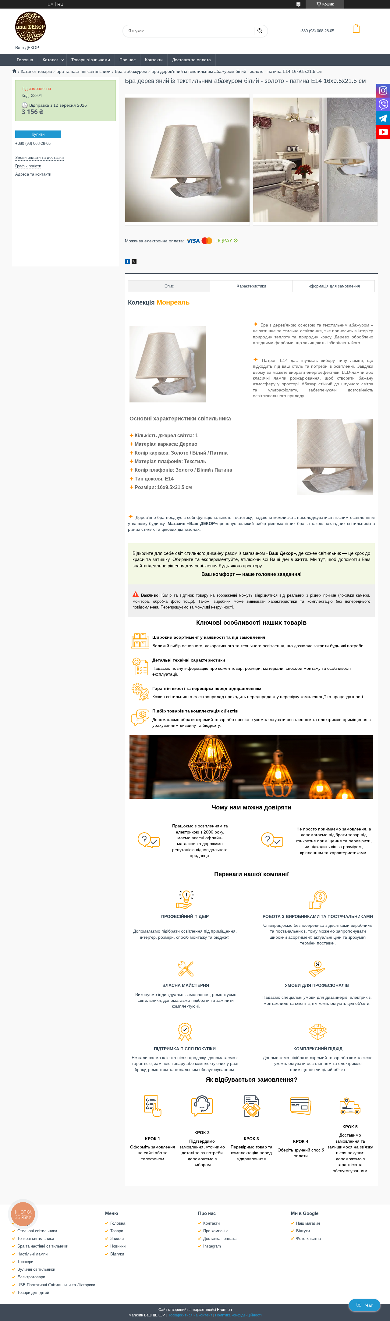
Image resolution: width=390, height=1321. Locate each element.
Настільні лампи (32, 1254)
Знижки (117, 1238)
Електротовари (31, 1277)
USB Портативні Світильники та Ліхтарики (56, 1285)
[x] (134, 262)
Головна (25, 59)
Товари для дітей (33, 1292)
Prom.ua (224, 1309)
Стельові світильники (37, 1231)
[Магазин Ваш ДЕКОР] (30, 27)
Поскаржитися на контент (190, 1315)
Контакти (154, 59)
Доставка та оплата (191, 59)
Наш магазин (308, 1223)
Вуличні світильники (36, 1269)
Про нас (127, 59)
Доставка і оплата (219, 1238)
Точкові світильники (35, 1238)
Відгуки (117, 1254)
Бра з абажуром (131, 71)
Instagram (212, 1246)
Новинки (118, 1246)
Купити (38, 134)
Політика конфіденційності (238, 1315)
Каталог (50, 59)
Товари (116, 1231)
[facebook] (127, 262)
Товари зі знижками (90, 59)
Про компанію (216, 1231)
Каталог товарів (36, 71)
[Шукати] (259, 31)
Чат (369, 1305)
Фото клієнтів (308, 1238)
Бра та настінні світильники (83, 71)
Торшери (25, 1261)
